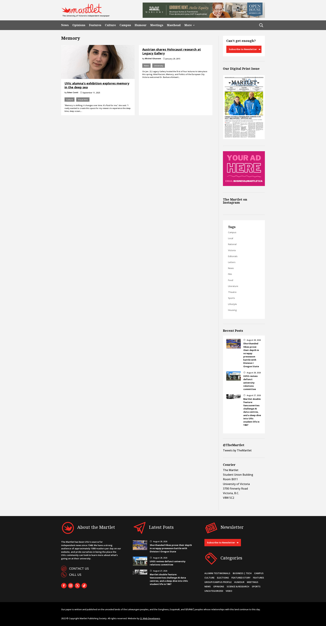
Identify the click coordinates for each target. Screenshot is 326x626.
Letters (232, 262)
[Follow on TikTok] (84, 585)
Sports (231, 298)
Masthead (174, 25)
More (188, 25)
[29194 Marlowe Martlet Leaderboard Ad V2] (204, 17)
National (232, 244)
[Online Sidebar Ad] (244, 185)
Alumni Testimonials (217, 573)
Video (229, 590)
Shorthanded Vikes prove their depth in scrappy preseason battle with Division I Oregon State (251, 355)
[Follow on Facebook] (64, 585)
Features (95, 25)
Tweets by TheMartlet (237, 450)
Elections (223, 577)
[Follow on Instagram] (70, 585)
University (158, 65)
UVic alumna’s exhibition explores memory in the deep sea (97, 85)
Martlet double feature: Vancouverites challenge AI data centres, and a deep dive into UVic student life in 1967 (252, 412)
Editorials (233, 256)
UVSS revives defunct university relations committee (250, 383)
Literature (233, 286)
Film (230, 274)
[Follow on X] (77, 585)
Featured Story (240, 577)
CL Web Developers (150, 618)
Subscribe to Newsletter (243, 49)
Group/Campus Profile (218, 582)
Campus (125, 25)
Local (230, 238)
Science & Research (238, 586)
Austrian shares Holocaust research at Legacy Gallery (171, 51)
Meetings (156, 25)
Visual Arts (83, 99)
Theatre (232, 292)
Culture (110, 25)
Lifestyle (232, 304)
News (65, 25)
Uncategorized (213, 590)
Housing (232, 310)
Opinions (78, 25)
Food (230, 280)
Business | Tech (242, 573)
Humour (141, 25)
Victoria (232, 250)
